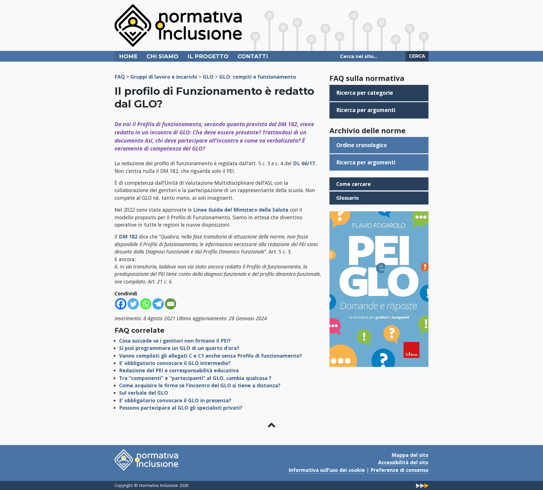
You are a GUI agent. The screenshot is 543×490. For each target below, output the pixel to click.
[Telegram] (158, 304)
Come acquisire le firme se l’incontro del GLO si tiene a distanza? (200, 385)
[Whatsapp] (145, 304)
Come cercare (353, 183)
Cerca (417, 56)
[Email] (170, 304)
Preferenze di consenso (399, 470)
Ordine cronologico (361, 145)
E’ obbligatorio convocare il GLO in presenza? (175, 400)
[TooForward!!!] (422, 485)
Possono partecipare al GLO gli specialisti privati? (180, 407)
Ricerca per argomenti (365, 110)
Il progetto (208, 56)
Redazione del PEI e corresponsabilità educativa (179, 370)
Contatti (253, 56)
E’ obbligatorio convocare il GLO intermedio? (175, 363)
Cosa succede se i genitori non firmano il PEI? (175, 340)
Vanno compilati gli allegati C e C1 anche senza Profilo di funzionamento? (210, 355)
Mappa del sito (409, 455)
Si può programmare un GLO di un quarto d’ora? (179, 348)
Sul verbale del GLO (143, 392)
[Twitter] (133, 304)
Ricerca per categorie (364, 92)
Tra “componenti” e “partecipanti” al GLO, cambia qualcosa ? (195, 378)
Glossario (347, 197)
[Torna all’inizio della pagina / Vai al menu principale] (271, 425)
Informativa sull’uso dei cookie (326, 470)
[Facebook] (120, 304)
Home (128, 56)
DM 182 (128, 236)
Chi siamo (162, 56)
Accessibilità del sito (403, 462)
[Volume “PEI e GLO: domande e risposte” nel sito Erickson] (378, 288)
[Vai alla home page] (178, 25)
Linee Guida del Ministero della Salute (240, 209)
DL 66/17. (304, 163)
